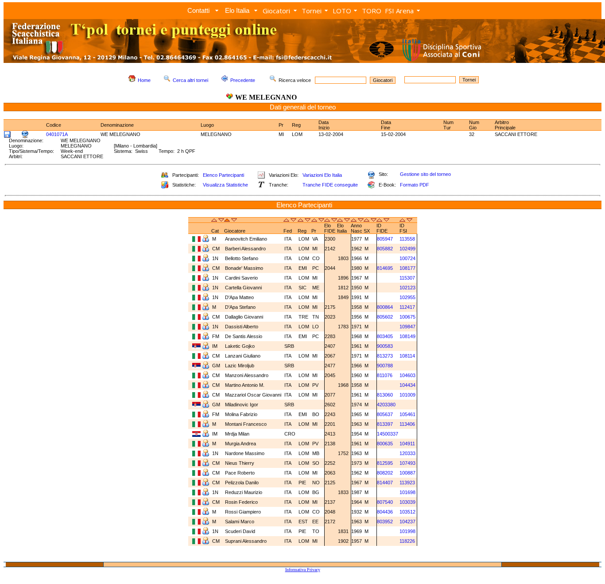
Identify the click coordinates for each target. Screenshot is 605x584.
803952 (385, 521)
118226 (407, 541)
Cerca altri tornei (190, 80)
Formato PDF (414, 184)
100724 (407, 258)
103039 (407, 502)
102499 (407, 248)
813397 (385, 424)
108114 (407, 355)
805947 (385, 238)
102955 (407, 297)
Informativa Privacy (302, 569)
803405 (385, 336)
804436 (385, 511)
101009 (407, 394)
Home (144, 80)
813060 (385, 394)
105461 (407, 414)
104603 (407, 375)
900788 (385, 365)
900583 (385, 346)
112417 (407, 307)
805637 (385, 414)
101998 (407, 531)
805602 (385, 316)
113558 (407, 238)
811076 (384, 375)
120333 (407, 453)
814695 (385, 268)
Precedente (242, 80)
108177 (407, 268)
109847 (407, 326)
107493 (407, 463)
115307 (407, 277)
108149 (407, 336)
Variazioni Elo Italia (322, 175)
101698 (407, 492)
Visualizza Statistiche (225, 184)
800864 (385, 307)
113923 (407, 482)
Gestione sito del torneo (425, 174)
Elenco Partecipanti (223, 175)
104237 (407, 521)
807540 (385, 502)
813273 (385, 355)
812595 (385, 463)
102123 (407, 287)
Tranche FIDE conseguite (330, 184)
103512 (407, 511)
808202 (385, 472)
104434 (407, 385)
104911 (407, 443)
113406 (407, 424)
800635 (385, 443)
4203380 (386, 404)
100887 (407, 472)
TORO (371, 10)
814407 (385, 482)
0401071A (57, 134)
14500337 (387, 433)
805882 (385, 248)
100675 (407, 316)
